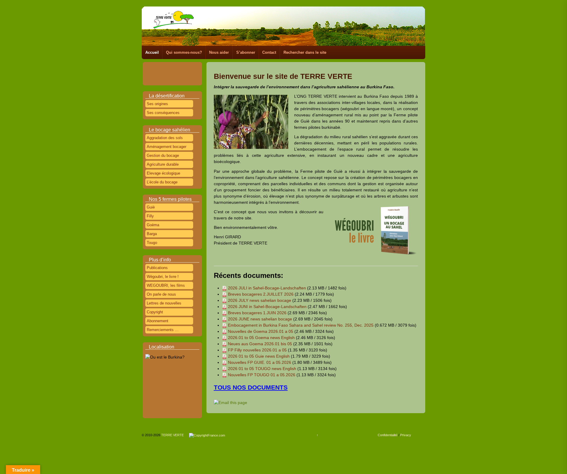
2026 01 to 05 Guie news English (259, 356)
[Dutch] (166, 67)
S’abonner (245, 52)
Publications (157, 267)
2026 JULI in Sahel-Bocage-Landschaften (267, 288)
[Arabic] (149, 67)
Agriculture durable (163, 164)
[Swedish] (166, 81)
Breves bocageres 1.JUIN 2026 (257, 312)
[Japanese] (158, 74)
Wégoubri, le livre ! (163, 276)
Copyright (155, 312)
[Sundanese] (149, 81)
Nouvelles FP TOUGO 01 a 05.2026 (261, 374)
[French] (182, 67)
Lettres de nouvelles (164, 303)
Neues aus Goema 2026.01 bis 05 (260, 343)
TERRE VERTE (174, 435)
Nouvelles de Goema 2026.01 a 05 (260, 331)
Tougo (152, 242)
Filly (150, 216)
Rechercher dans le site (305, 52)
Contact (269, 52)
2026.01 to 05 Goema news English (261, 337)
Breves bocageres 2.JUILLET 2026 (261, 294)
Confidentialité (387, 435)
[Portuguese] (174, 74)
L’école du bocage (162, 182)
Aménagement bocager (166, 146)
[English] (174, 67)
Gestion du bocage (163, 155)
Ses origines (157, 104)
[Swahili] (158, 81)
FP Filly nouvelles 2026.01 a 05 (257, 350)
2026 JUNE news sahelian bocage (260, 319)
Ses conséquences (163, 112)
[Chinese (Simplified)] (158, 67)
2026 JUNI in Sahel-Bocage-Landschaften (267, 306)
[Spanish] (191, 74)
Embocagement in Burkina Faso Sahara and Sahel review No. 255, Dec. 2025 (301, 325)
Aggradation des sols (165, 138)
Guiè (151, 207)
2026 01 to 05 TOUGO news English (262, 368)
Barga (152, 234)
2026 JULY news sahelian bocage (259, 300)
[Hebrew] (149, 74)
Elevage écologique (163, 173)
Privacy (405, 435)
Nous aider (219, 52)
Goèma (153, 225)
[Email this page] (231, 402)
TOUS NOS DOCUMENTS (251, 387)
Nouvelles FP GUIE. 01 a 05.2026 (259, 362)
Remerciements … (163, 330)
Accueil (152, 52)
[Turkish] (174, 81)
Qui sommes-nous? (184, 52)
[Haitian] (191, 67)
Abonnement (157, 321)
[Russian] (182, 74)
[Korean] (166, 74)
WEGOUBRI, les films (166, 285)
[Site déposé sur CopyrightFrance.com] (207, 435)
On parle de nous (161, 294)
